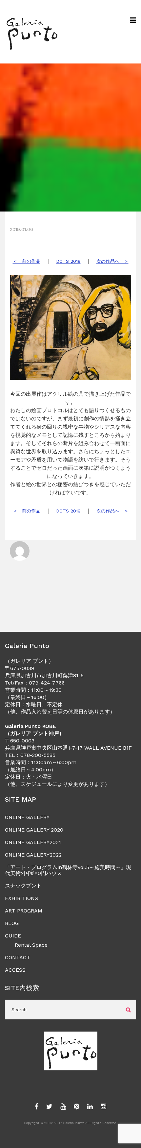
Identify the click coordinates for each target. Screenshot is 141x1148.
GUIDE (13, 936)
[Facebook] (36, 1107)
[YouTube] (63, 1107)
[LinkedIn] (90, 1107)
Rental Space (31, 945)
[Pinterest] (76, 1107)
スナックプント (23, 886)
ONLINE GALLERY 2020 (34, 830)
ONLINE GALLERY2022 (33, 855)
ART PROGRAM (23, 911)
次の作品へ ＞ (112, 261)
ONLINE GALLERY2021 (33, 842)
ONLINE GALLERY (27, 817)
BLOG (12, 923)
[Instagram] (103, 1107)
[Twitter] (49, 1107)
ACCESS (15, 970)
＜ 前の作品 (26, 261)
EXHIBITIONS (21, 898)
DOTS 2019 (68, 261)
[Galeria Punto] (31, 31)
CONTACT (17, 957)
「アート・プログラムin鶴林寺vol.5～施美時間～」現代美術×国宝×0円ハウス (68, 870)
